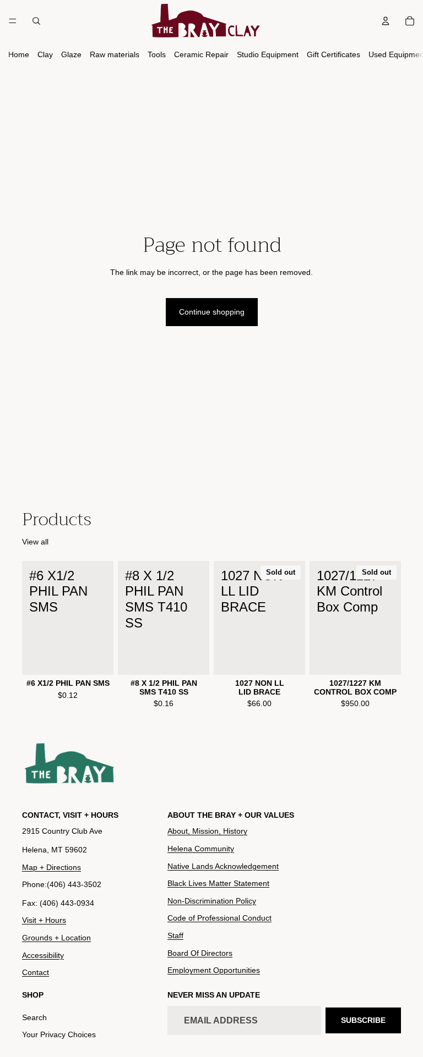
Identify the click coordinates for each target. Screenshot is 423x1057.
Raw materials (114, 54)
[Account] (385, 21)
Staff (175, 935)
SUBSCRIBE (363, 1020)
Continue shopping (212, 311)
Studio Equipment (268, 54)
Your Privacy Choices (59, 1035)
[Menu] (12, 21)
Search (34, 1017)
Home (18, 54)
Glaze (71, 54)
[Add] (96, 658)
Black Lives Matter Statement (218, 883)
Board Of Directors (199, 953)
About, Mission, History (207, 831)
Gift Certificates (333, 54)
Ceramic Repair (201, 54)
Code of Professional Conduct (219, 918)
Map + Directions (51, 867)
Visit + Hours (44, 920)
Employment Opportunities (213, 970)
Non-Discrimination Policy (211, 900)
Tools (157, 54)
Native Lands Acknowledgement (223, 866)
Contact (35, 972)
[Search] (36, 21)
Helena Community (200, 848)
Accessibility (43, 955)
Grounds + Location (56, 937)
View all (35, 541)
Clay (45, 54)
